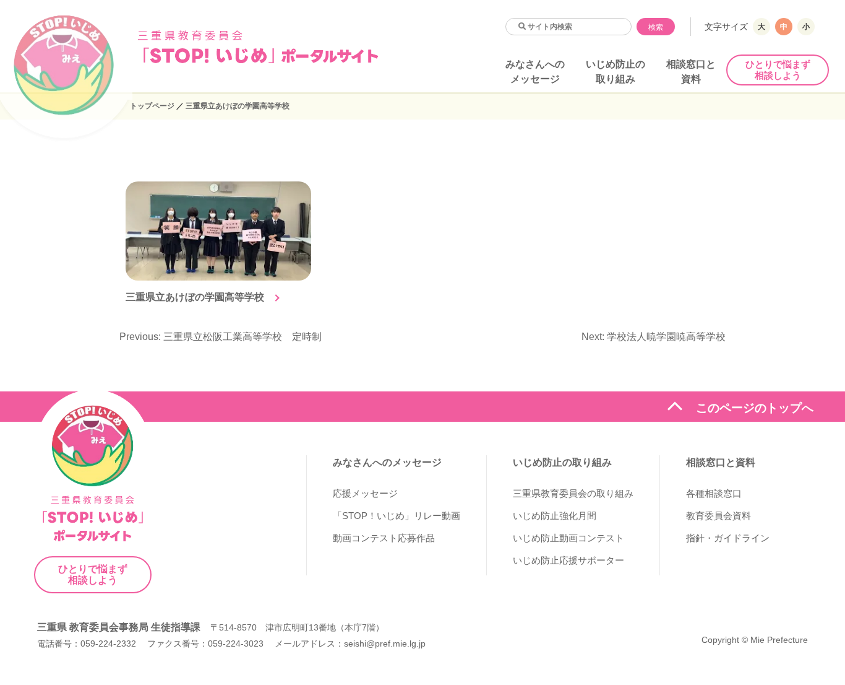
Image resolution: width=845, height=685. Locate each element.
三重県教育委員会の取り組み (573, 493)
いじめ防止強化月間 (554, 515)
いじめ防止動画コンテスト (568, 538)
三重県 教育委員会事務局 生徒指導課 (118, 627)
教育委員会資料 (718, 515)
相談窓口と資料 (720, 462)
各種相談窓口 (714, 493)
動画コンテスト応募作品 (384, 538)
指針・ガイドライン (728, 538)
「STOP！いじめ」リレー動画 (396, 515)
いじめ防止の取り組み (562, 462)
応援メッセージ (365, 493)
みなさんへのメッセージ (387, 462)
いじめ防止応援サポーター (568, 560)
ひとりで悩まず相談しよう (777, 70)
